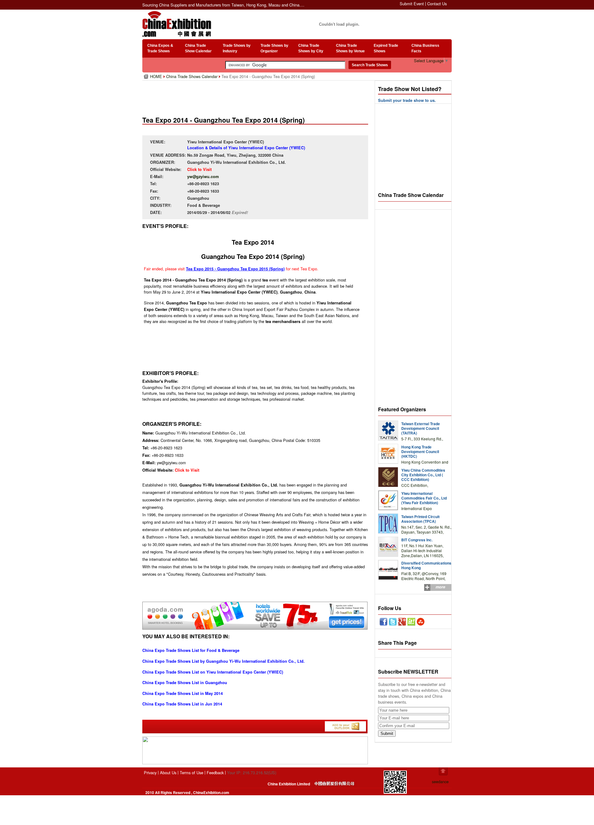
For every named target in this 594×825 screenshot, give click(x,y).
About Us (168, 772)
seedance (440, 781)
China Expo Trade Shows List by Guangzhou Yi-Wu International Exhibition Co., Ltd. (223, 661)
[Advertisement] (256, 96)
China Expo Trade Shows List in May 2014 (182, 693)
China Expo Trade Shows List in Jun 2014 (182, 704)
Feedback (215, 772)
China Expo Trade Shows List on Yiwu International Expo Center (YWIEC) (212, 672)
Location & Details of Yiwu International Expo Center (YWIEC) (246, 148)
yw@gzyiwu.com (203, 176)
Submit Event (412, 4)
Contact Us (437, 4)
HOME (156, 76)
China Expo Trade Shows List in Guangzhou (184, 682)
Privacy (150, 772)
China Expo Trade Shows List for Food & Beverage (190, 650)
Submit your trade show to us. (407, 100)
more (440, 587)
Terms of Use (191, 772)
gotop (443, 771)
